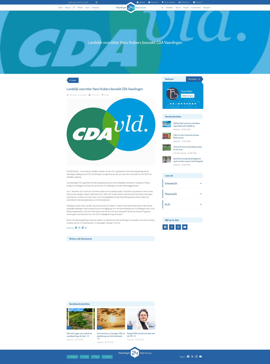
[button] (170, 104)
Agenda (142, 2)
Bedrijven (206, 7)
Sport (87, 7)
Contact (85, 357)
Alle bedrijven (192, 79)
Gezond (186, 7)
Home (60, 7)
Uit (162, 7)
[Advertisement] (111, 269)
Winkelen (169, 7)
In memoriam (196, 7)
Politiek (80, 7)
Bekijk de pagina (187, 96)
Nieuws (67, 7)
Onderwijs (95, 7)
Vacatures (154, 2)
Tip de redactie (169, 2)
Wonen (178, 7)
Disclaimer (108, 357)
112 (74, 7)
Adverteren (185, 2)
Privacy (96, 357)
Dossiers (198, 2)
